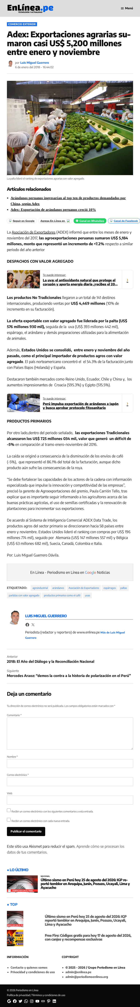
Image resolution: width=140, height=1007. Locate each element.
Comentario (14, 715)
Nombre (12, 756)
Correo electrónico (18, 774)
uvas (87, 595)
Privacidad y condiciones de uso (33, 972)
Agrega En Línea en (53, 220)
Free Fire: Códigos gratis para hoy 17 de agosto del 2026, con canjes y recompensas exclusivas (88, 937)
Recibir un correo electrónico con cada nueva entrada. (40, 820)
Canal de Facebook (126, 220)
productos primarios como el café (62, 595)
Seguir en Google (23, 220)
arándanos (58, 587)
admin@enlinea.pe (78, 972)
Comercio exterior (22, 24)
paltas (123, 587)
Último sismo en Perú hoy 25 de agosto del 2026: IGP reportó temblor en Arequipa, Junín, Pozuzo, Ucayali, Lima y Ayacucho (85, 884)
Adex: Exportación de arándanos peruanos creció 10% (53, 210)
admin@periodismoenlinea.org (86, 977)
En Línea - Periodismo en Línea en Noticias (70, 572)
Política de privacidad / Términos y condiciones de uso (36, 995)
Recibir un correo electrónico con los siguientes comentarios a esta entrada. (52, 811)
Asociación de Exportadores (33, 232)
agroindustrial (40, 587)
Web (9, 793)
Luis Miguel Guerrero (34, 62)
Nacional (45, 876)
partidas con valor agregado (24, 595)
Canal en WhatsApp (91, 220)
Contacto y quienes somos (29, 967)
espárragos (110, 587)
